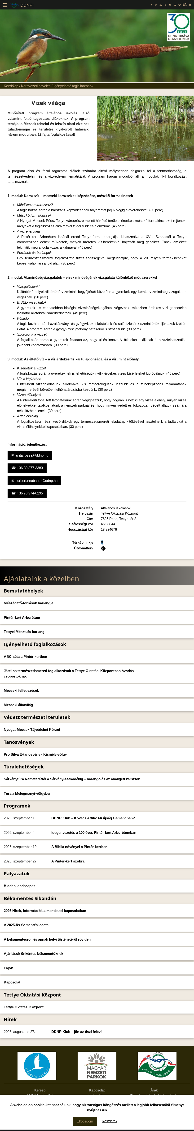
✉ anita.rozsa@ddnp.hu (29, 455)
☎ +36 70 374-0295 (27, 493)
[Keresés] (190, 4)
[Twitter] (179, 4)
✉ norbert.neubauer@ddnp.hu (34, 481)
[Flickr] (175, 4)
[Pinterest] (165, 4)
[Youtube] (161, 4)
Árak (154, 1090)
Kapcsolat (97, 1090)
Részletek (109, 1121)
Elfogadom (85, 1121)
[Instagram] (156, 4)
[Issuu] (170, 4)
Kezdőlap (11, 86)
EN (184, 4)
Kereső (39, 1090)
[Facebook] (151, 4)
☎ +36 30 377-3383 (27, 468)
